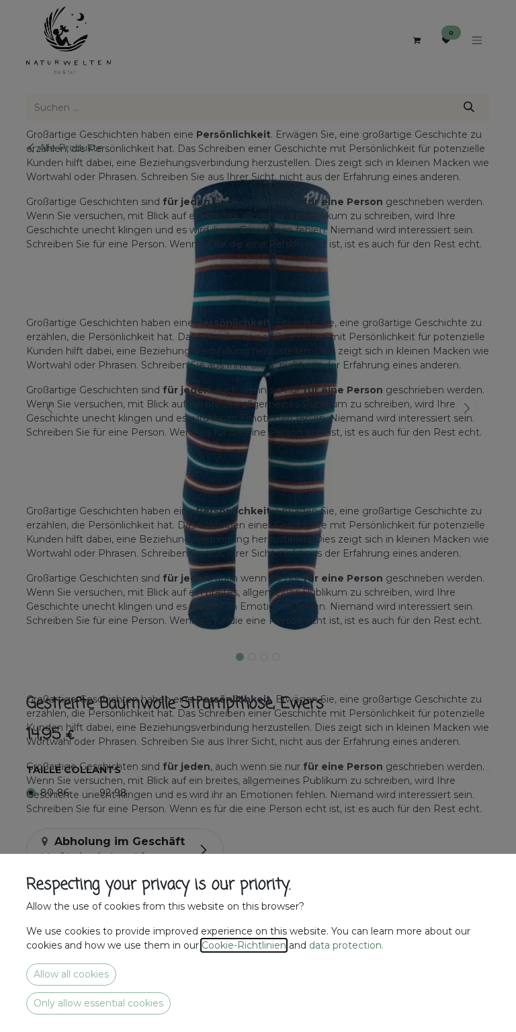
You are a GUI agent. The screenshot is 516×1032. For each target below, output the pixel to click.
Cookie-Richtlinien (244, 945)
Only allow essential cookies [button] (98, 1003)
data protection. (347, 945)
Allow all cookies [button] (71, 974)
